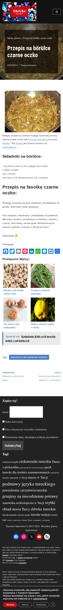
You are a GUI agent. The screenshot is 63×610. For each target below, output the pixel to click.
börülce (6, 143)
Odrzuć (25, 604)
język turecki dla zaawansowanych (31, 467)
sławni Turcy (21, 509)
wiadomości (37, 520)
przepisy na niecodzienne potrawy (29, 357)
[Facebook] (16, 537)
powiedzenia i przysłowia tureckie (24, 490)
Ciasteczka (9, 560)
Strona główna (14, 38)
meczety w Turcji (18, 477)
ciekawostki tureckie (35, 461)
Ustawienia (41, 604)
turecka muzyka (9, 514)
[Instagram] (24, 537)
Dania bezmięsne (28, 65)
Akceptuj (10, 604)
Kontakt (5, 555)
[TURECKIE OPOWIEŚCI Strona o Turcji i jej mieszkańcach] (19, 11)
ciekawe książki (10, 461)
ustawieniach (40, 598)
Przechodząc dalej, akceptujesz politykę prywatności (31, 437)
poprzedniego (9, 147)
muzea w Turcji (38, 477)
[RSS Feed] (47, 537)
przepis (19, 143)
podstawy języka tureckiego (28, 483)
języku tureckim (39, 139)
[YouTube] (39, 537)
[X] (31, 537)
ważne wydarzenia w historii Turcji (19, 520)
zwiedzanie (46, 520)
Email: (5, 412)
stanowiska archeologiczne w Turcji (23, 503)
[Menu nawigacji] (57, 11)
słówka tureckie (43, 508)
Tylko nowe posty (14, 421)
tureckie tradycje (40, 514)
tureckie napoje (23, 515)
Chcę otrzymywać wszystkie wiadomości (26, 429)
